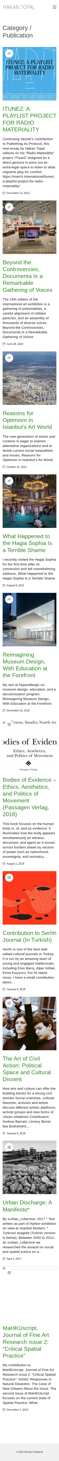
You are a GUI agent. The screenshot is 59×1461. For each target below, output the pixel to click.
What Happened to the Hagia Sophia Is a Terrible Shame (27, 543)
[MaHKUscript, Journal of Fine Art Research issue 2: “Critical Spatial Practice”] (29, 1293)
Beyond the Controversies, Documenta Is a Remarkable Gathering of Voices (27, 276)
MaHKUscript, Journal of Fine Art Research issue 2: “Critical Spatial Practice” (26, 1342)
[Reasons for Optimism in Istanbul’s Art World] (29, 378)
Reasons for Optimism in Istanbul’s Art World (27, 420)
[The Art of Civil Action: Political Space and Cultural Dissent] (29, 1023)
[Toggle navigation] (54, 7)
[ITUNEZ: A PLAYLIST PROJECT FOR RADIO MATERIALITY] (29, 73)
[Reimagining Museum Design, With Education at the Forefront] (29, 619)
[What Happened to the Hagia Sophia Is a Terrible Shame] (29, 501)
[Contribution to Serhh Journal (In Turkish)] (29, 898)
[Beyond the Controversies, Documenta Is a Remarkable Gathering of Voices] (29, 227)
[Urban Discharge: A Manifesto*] (29, 1167)
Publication (18, 35)
